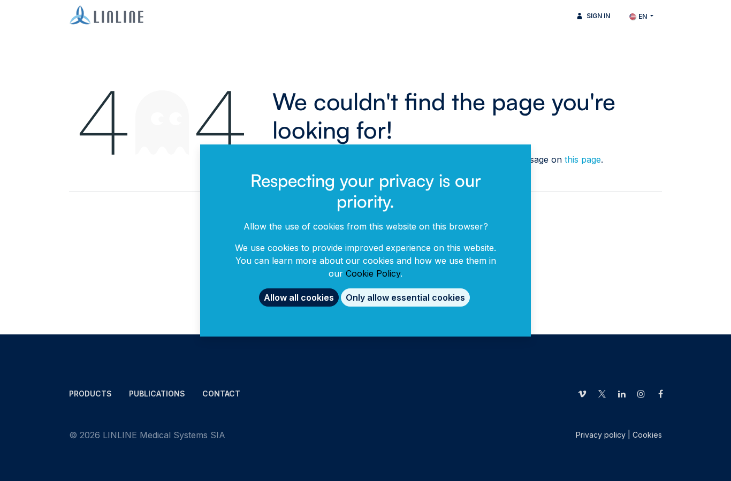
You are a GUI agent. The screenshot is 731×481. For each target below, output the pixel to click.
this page (583, 159)
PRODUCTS (90, 393)
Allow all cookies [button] (299, 297)
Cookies (647, 434)
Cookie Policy (373, 273)
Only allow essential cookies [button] (405, 297)
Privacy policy (601, 434)
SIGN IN (597, 16)
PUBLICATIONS (157, 393)
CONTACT (221, 393)
